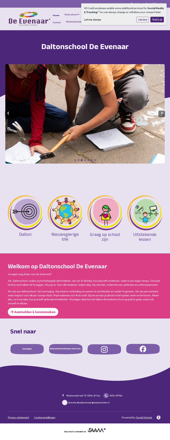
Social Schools (144, 417)
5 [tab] (89, 161)
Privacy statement (18, 417)
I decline (142, 19)
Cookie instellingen (44, 417)
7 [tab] (95, 161)
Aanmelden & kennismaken (34, 312)
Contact (57, 22)
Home (56, 15)
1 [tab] (76, 161)
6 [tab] (92, 161)
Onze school (71, 14)
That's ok (157, 19)
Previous (8, 114)
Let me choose (92, 19)
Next (161, 114)
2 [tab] (79, 161)
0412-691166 (116, 395)
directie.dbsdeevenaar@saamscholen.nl (88, 402)
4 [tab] (85, 161)
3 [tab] (82, 161)
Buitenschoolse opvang (78, 21)
